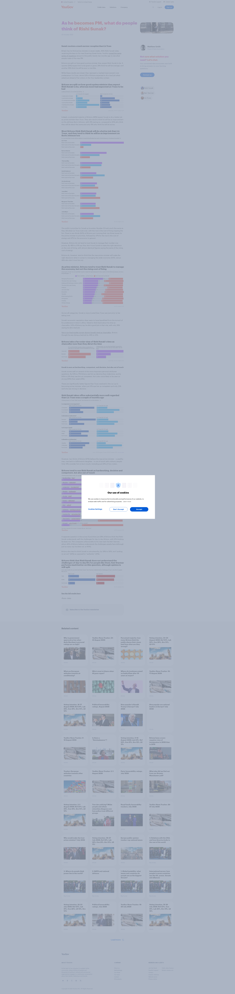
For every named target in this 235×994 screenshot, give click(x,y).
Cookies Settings (95, 509)
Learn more (127, 501)
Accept (139, 509)
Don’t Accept (118, 509)
